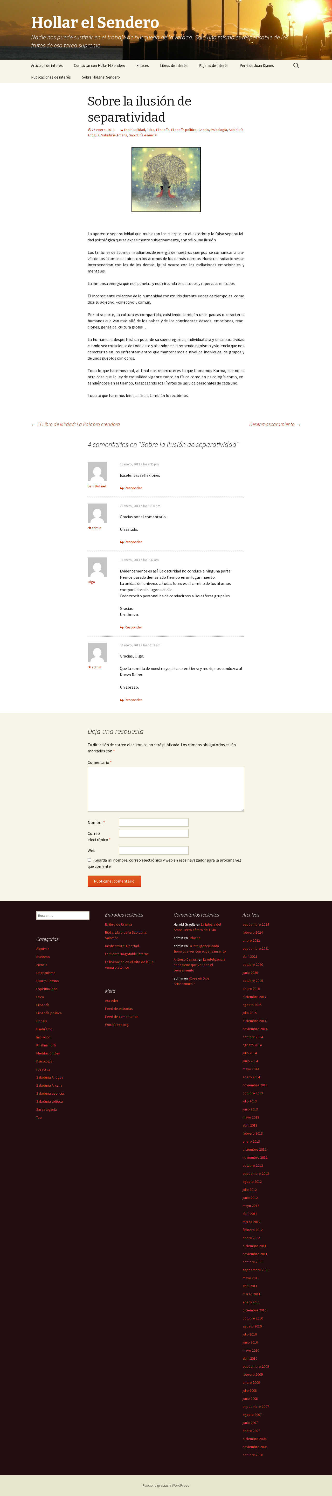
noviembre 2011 (255, 1254)
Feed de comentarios (122, 1016)
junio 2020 (250, 972)
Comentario (100, 762)
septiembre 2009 (256, 1366)
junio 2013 (250, 1109)
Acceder (111, 1000)
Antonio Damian (186, 959)
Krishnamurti (46, 1045)
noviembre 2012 (255, 1157)
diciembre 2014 (254, 1020)
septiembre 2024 (256, 924)
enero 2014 (251, 1077)
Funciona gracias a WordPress (166, 1485)
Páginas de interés (214, 65)
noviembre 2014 (255, 1028)
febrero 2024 (253, 932)
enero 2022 (251, 940)
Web (91, 850)
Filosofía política (184, 129)
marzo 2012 (251, 1221)
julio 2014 (250, 1053)
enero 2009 (251, 1382)
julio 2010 (250, 1334)
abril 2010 (250, 1358)
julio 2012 (250, 1189)
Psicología (219, 129)
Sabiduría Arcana (114, 135)
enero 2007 (251, 1430)
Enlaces (142, 65)
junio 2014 (250, 1061)
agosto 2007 (252, 1414)
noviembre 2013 (255, 1085)
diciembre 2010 (254, 1310)
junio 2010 (250, 1342)
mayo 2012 (251, 1205)
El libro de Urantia (118, 924)
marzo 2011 (251, 1294)
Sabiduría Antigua (49, 1077)
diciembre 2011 (254, 1245)
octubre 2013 (253, 1093)
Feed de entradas (119, 1008)
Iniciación (43, 1037)
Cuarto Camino (47, 980)
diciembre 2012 (254, 1149)
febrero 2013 (253, 1133)
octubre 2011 (253, 1262)
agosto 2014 (252, 1045)
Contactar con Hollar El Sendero (99, 65)
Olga (91, 581)
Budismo (43, 956)
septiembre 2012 (256, 1173)
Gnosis (203, 129)
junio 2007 (250, 1422)
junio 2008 (250, 1398)
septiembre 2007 (256, 1406)
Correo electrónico (99, 836)
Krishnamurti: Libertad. (122, 945)
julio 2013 (250, 1101)
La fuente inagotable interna (127, 954)
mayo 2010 (251, 1350)
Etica (150, 129)
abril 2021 (250, 956)
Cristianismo (46, 972)
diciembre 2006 (254, 1438)
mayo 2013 (251, 1117)
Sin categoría (46, 1109)
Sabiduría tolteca (49, 1101)
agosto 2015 (252, 1004)
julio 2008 (250, 1390)
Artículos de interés (47, 65)
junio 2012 (250, 1197)
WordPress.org (117, 1024)
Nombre (96, 822)
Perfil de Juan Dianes (257, 65)
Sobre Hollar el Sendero (101, 77)
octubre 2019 (253, 980)
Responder (133, 488)
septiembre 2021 (256, 948)
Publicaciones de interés (51, 77)
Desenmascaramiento (275, 424)
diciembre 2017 (254, 996)
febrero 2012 (253, 1229)
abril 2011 (250, 1286)
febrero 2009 (253, 1374)
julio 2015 (250, 1012)
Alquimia (42, 948)
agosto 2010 (252, 1326)
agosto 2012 (252, 1181)
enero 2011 (251, 1302)
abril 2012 (250, 1213)
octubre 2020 (253, 964)
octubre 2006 (253, 1454)
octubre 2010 (253, 1318)
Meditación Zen (48, 1053)
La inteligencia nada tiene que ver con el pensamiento (199, 965)
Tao (39, 1117)
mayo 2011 (251, 1278)
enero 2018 (251, 988)
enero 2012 (251, 1237)
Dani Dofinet (97, 486)
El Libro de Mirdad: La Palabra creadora (75, 424)
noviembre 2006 (255, 1446)
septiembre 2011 (256, 1270)
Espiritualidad (134, 129)
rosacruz (43, 1069)
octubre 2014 (253, 1036)
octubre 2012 (253, 1165)
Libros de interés (174, 65)
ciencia (41, 964)
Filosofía (162, 129)
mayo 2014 (251, 1069)
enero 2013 (251, 1141)
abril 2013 (250, 1125)
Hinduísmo (44, 1029)
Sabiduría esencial (143, 135)
